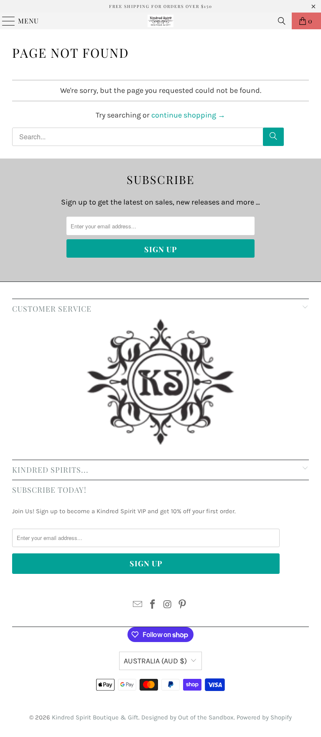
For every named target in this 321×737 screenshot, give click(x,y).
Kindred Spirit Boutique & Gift (95, 717)
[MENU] (5, 21)
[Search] (282, 21)
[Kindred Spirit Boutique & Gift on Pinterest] (182, 605)
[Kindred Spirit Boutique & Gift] (160, 21)
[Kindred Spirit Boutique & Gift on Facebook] (152, 605)
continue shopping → (188, 115)
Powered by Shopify (264, 717)
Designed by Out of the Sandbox (187, 717)
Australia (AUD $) (155, 660)
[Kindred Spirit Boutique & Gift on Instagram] (167, 605)
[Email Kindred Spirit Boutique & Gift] (138, 605)
